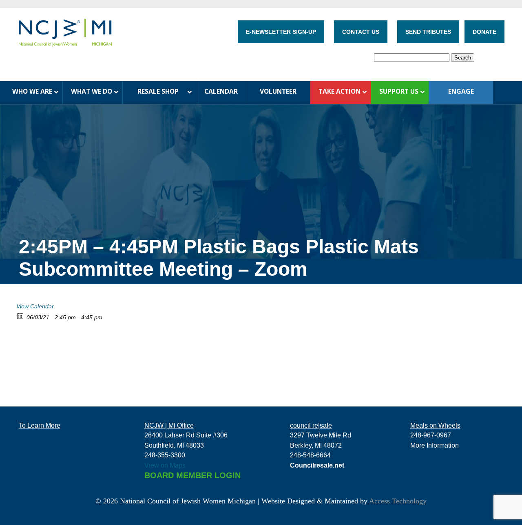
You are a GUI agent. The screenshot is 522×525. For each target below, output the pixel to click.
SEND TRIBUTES (428, 32)
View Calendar (35, 306)
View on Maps (165, 465)
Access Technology (397, 501)
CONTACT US (360, 32)
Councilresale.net (317, 465)
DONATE (484, 32)
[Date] (20, 315)
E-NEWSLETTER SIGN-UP (281, 32)
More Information (434, 445)
